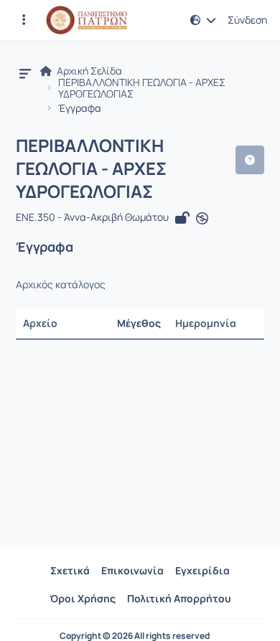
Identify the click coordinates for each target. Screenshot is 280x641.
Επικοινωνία (132, 570)
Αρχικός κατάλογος (61, 284)
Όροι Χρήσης (83, 598)
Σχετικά (70, 570)
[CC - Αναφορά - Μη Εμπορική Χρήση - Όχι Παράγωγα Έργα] (202, 218)
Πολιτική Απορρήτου (179, 598)
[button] (23, 20)
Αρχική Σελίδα (88, 71)
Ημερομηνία (205, 323)
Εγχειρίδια (202, 570)
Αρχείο (40, 323)
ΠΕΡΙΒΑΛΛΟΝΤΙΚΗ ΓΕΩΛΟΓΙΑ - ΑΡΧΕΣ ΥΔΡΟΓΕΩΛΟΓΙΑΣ (141, 88)
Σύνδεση (247, 20)
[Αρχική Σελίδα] (86, 20)
